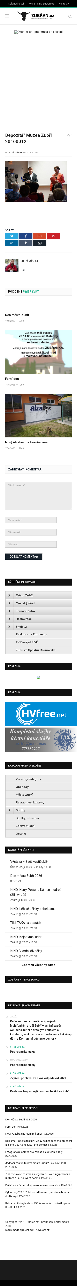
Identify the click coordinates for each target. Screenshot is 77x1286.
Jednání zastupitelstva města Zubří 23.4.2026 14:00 (35, 1163)
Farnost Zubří (25, 611)
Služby (20, 810)
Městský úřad (25, 603)
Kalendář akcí (16, 3)
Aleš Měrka (16, 152)
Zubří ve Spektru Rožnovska (35, 650)
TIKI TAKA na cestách (25, 923)
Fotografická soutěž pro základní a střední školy (33, 1151)
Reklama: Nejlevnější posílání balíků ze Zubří (40, 1091)
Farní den (12, 379)
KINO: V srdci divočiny (26, 951)
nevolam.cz (42, 1229)
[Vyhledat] (70, 16)
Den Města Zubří (17, 315)
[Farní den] (38, 352)
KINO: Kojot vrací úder (25, 937)
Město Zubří (24, 595)
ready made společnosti (19, 1229)
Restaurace (24, 618)
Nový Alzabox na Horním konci (27, 442)
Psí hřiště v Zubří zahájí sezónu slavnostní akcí (32, 1185)
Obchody (22, 786)
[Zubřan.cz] (38, 15)
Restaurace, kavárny (30, 802)
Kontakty (64, 3)
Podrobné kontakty (22, 1051)
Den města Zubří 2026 (26, 876)
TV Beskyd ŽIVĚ (27, 642)
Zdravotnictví (25, 825)
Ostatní (21, 833)
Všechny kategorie (29, 779)
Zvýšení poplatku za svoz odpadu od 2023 (38, 1078)
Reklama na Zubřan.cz (41, 3)
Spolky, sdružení (27, 818)
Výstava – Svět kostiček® (29, 862)
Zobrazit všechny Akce (38, 965)
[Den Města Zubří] (38, 305)
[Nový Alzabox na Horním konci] (38, 415)
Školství (21, 626)
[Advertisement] (38, 80)
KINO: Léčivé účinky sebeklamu (32, 909)
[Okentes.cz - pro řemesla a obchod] (38, 678)
